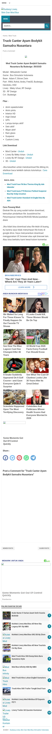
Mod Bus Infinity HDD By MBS (24, 667)
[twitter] (12, 457)
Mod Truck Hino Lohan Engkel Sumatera (29, 678)
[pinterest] (19, 457)
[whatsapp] (26, 457)
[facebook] (5, 457)
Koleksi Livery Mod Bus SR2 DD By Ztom (28, 634)
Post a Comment (9, 51)
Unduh (21, 151)
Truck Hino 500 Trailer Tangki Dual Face (29, 688)
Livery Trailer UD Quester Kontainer (27, 710)
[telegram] (33, 457)
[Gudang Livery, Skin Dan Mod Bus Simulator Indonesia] (11, 11)
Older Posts (44, 548)
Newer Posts (8, 548)
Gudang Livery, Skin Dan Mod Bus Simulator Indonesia (29, 730)
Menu (5, 19)
